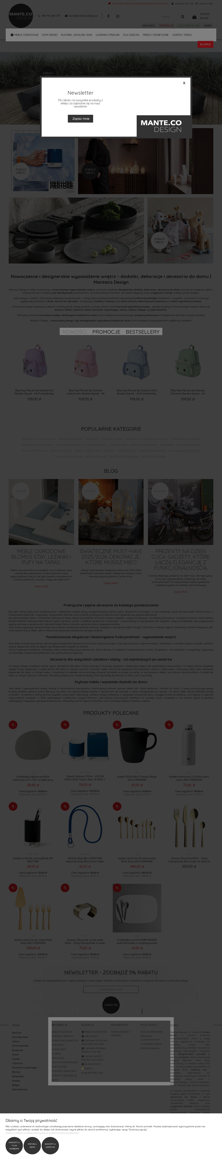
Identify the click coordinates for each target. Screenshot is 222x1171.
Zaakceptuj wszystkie (50, 1145)
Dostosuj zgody (32, 1145)
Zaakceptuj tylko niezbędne (14, 1145)
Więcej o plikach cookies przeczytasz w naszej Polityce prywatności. (42, 1132)
